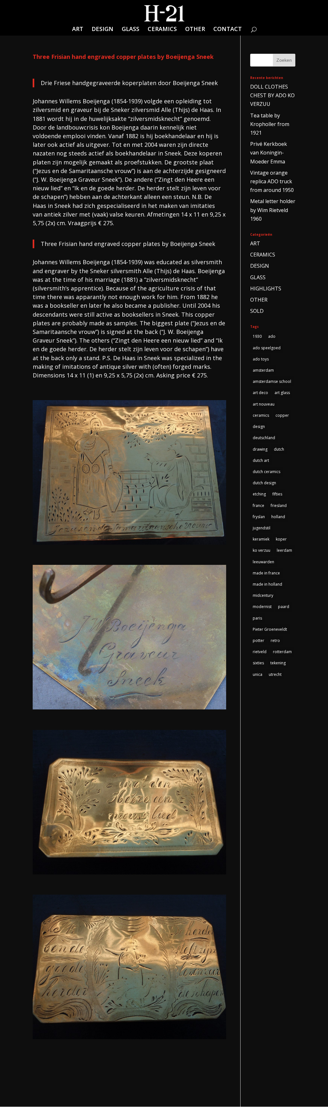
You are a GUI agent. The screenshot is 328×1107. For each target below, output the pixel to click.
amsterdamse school (272, 381)
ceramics (261, 415)
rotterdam (282, 651)
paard (283, 606)
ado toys (261, 359)
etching (259, 494)
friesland (279, 505)
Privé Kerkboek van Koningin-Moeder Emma (268, 152)
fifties (277, 494)
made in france (266, 573)
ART (77, 30)
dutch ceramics (266, 471)
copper (282, 415)
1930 (257, 336)
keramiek (261, 539)
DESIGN (102, 30)
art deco (260, 392)
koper (281, 539)
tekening (278, 663)
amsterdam (263, 370)
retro (275, 640)
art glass (282, 392)
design (259, 426)
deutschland (264, 437)
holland (278, 516)
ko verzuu (261, 550)
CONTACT (227, 30)
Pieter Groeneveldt (270, 629)
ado (271, 336)
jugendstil (261, 528)
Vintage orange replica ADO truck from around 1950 (272, 181)
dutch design (264, 483)
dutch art (261, 460)
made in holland (267, 584)
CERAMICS (162, 30)
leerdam (284, 550)
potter (258, 640)
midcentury (263, 595)
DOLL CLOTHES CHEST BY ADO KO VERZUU (272, 95)
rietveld (259, 651)
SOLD (257, 310)
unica (257, 674)
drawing (260, 449)
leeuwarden (263, 562)
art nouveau (264, 404)
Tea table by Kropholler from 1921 (269, 124)
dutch (279, 449)
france (258, 505)
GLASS (130, 30)
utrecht (275, 674)
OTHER (195, 30)
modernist (262, 606)
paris (257, 618)
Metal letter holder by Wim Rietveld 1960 (272, 210)
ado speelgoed (267, 348)
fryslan (259, 516)
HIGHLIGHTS (265, 288)
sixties (258, 663)
